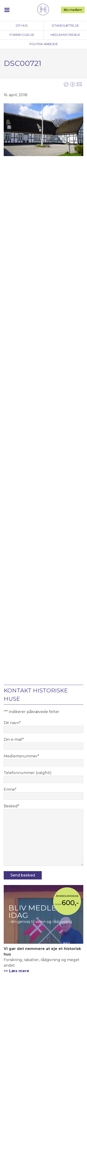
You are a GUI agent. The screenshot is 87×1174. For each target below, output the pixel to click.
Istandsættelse (65, 25)
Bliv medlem (73, 10)
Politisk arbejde (43, 44)
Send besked (22, 875)
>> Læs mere (16, 971)
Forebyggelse (22, 35)
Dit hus (22, 25)
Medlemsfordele (65, 35)
